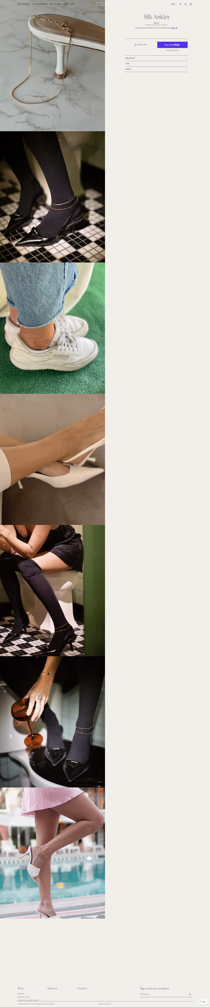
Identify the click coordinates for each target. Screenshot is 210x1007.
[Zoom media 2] (52, 196)
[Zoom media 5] (52, 590)
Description (130, 58)
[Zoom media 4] (52, 459)
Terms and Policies (105, 1004)
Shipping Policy (24, 997)
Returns (21, 994)
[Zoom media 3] (52, 328)
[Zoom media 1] (52, 65)
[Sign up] (189, 994)
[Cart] (190, 4)
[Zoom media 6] (52, 721)
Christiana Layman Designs (32, 1004)
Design (128, 69)
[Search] (180, 4)
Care (127, 64)
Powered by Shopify (47, 1004)
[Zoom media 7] (52, 853)
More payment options (172, 50)
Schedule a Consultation (28, 1000)
